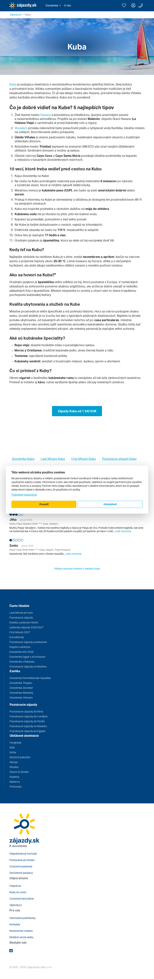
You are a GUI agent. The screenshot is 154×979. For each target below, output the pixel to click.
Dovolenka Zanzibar (21, 687)
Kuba (13, 84)
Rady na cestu (17, 892)
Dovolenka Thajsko (21, 682)
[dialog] (77, 489)
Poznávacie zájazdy (21, 617)
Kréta (13, 752)
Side (12, 747)
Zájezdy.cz (15, 905)
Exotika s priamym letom (23, 622)
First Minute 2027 (19, 632)
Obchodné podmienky (22, 918)
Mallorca (15, 781)
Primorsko (16, 786)
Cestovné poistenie (20, 866)
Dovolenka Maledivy (21, 692)
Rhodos (14, 767)
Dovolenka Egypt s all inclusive (27, 656)
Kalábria (14, 776)
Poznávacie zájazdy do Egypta (27, 731)
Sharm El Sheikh (19, 771)
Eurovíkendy (16, 637)
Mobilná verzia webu (21, 937)
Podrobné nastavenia (24, 494)
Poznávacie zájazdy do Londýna (29, 716)
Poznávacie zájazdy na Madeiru (28, 666)
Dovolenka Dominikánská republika (30, 678)
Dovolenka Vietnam (21, 697)
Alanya (14, 762)
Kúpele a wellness (19, 646)
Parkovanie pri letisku (22, 860)
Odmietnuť (110, 504)
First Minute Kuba (83, 459)
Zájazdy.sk (15, 14)
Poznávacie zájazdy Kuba (119, 459)
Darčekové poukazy (21, 872)
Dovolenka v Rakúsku (22, 661)
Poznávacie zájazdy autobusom (28, 642)
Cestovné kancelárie (21, 898)
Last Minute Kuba (53, 459)
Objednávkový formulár (23, 853)
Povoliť (43, 504)
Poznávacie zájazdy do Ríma (26, 711)
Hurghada (15, 742)
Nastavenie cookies (21, 930)
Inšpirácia (15, 885)
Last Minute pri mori (21, 612)
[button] (53, 5)
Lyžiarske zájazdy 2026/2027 (26, 627)
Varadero (21, 128)
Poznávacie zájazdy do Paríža (27, 721)
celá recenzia (123, 531)
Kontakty (14, 924)
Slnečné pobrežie (20, 757)
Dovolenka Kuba (23, 459)
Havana (45, 115)
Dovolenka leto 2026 (21, 651)
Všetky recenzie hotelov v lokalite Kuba (77, 568)
